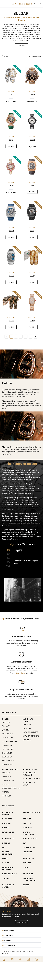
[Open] (5, 4)
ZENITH (26, 885)
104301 (11, 94)
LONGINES (27, 852)
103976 (11, 231)
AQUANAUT (6, 773)
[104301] (11, 75)
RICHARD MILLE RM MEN (31, 779)
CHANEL (6, 828)
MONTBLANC (29, 858)
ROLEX (5, 719)
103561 (32, 276)
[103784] (11, 121)
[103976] (11, 212)
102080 (11, 185)
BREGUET (27, 819)
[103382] (32, 121)
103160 (32, 321)
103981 (32, 185)
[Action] (36, 959)
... (25, 336)
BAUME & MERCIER (31, 812)
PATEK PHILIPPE (10, 770)
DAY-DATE (6, 726)
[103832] (11, 257)
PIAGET (26, 867)
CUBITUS (5, 784)
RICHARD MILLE (30, 770)
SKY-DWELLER (7, 753)
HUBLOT (6, 843)
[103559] (11, 302)
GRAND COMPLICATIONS (11, 788)
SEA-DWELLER (7, 745)
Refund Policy (20, 673)
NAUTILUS (5, 792)
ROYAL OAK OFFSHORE (31, 736)
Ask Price (11, 146)
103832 (11, 276)
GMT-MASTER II (7, 734)
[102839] (32, 75)
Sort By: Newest (34, 56)
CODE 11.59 (27, 724)
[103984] (32, 212)
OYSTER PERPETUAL (9, 741)
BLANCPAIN (7, 819)
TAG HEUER (28, 874)
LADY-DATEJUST (8, 738)
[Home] (21, 4)
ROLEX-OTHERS (7, 764)
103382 (32, 140)
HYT (25, 843)
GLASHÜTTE (8, 839)
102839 (32, 94)
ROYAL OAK (27, 728)
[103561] (32, 257)
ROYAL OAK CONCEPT (30, 732)
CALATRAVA (6, 777)
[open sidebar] (5, 4)
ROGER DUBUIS (9, 874)
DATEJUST (6, 722)
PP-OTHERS (6, 796)
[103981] (32, 166)
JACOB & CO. (29, 847)
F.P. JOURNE (8, 832)
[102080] (11, 166)
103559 (11, 321)
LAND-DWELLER (7, 749)
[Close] (41, 959)
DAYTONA (5, 730)
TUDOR (5, 878)
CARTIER (27, 823)
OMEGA (5, 863)
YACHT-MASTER (8, 761)
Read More (21, 45)
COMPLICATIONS (8, 780)
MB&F (5, 858)
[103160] (32, 302)
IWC (4, 847)
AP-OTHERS (27, 740)
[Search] (35, 3)
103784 (11, 140)
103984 (32, 231)
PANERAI (27, 863)
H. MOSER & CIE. (30, 839)
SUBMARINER (7, 757)
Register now (21, 922)
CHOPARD (27, 828)
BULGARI (11, 91)
